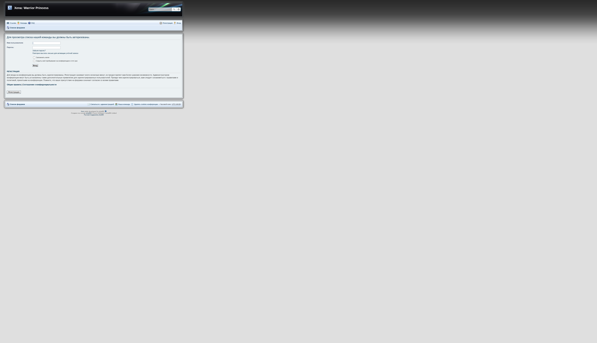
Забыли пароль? (39, 51)
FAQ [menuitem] (33, 23)
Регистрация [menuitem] (168, 23)
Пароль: (10, 47)
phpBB (88, 113)
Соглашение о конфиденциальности (39, 85)
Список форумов (17, 28)
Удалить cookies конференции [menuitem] (146, 104)
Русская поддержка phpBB (94, 115)
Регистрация (13, 92)
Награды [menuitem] (23, 23)
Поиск (174, 9)
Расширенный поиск (178, 9)
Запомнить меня (42, 57)
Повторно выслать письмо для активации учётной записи (55, 53)
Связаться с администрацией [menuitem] (102, 104)
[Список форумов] (10, 7)
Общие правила (14, 85)
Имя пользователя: (15, 43)
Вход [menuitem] (179, 23)
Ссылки (13, 23)
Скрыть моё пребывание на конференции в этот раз (56, 61)
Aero (82, 111)
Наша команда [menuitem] (124, 104)
